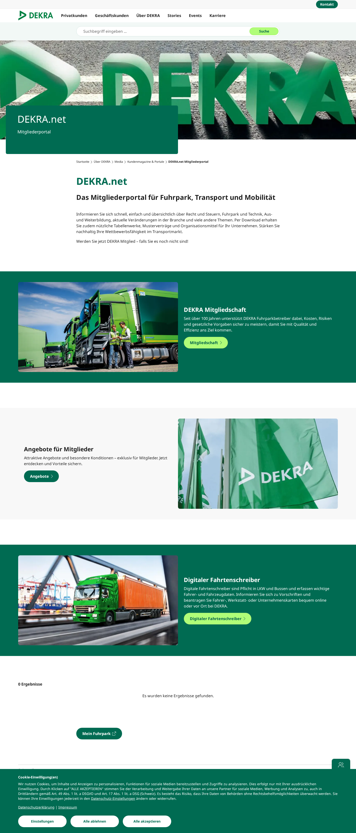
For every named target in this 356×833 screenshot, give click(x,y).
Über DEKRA (148, 15)
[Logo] (37, 15)
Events (195, 15)
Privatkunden (74, 15)
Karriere (217, 15)
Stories (174, 15)
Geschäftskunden (112, 15)
